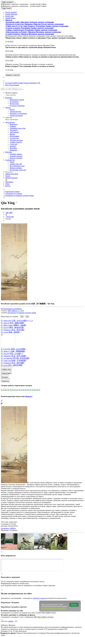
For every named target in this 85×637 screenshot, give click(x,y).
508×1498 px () (16, 311)
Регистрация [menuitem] (14, 85)
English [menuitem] (14, 83)
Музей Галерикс (11, 94)
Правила (19, 633)
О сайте (16, 631)
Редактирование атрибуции (11, 309)
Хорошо (74, 605)
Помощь (4, 631)
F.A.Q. (10, 631)
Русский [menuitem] (8, 83)
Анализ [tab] (8, 219)
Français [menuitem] (27, 83)
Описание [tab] (10, 217)
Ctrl (22, 316)
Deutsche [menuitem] (33, 83)
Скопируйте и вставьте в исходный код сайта (18, 613)
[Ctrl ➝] (13, 349)
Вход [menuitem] (7, 85)
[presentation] (44, 221)
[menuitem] (38, 83)
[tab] (8, 213)
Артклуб (11, 118)
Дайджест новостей (12, 75)
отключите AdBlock (8, 528)
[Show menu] (15, 2)
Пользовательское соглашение (35, 633)
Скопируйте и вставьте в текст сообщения (17, 617)
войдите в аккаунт (40, 598)
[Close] (23, 89)
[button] (11, 12)
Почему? (28, 396)
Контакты (23, 631)
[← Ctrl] (10, 332)
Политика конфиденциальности (59, 633)
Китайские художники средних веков (22, 313)
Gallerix (11, 621)
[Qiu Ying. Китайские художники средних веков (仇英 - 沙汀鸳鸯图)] (14, 300)
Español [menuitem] (20, 83)
